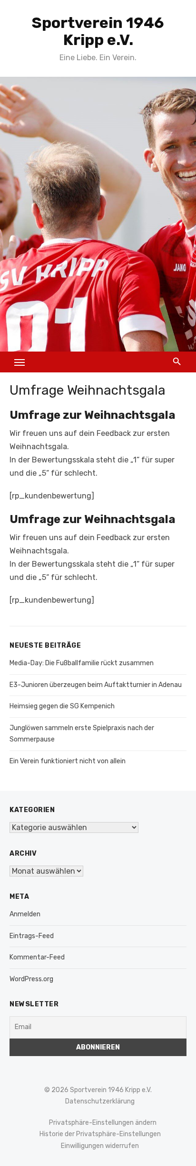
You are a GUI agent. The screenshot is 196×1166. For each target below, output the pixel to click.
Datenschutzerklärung (100, 1101)
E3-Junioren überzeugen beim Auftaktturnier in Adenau (96, 685)
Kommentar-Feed (37, 957)
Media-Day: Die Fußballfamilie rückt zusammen (82, 663)
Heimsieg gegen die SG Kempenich (62, 706)
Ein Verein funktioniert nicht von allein (68, 761)
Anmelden (25, 914)
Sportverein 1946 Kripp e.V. (98, 31)
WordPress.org (31, 979)
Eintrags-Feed (32, 936)
